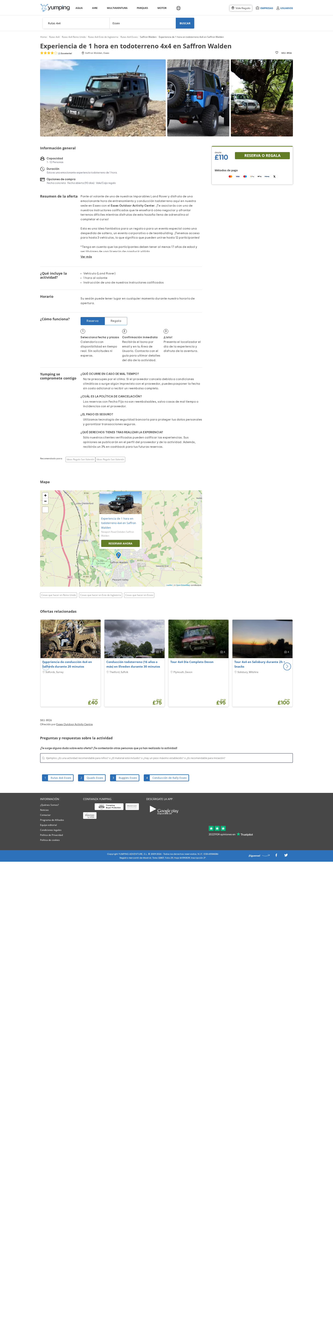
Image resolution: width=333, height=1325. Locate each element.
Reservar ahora (120, 543)
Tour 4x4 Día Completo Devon (192, 662)
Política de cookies (50, 840)
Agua (79, 8)
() (64, 53)
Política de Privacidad (51, 835)
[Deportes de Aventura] (55, 8)
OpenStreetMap (183, 585)
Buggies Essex (128, 778)
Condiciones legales (50, 830)
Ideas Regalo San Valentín (80, 459)
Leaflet (169, 585)
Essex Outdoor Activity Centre (74, 724)
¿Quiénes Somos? (49, 805)
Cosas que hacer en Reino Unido (58, 595)
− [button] (45, 501)
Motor (161, 8)
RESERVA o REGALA (262, 155)
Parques (142, 8)
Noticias (44, 810)
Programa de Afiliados (52, 820)
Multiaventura (116, 8)
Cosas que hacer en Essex (139, 595)
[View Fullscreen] (45, 510)
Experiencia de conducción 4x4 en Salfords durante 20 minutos (67, 664)
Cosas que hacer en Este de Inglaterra (100, 595)
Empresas (266, 8)
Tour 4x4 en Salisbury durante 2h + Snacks (259, 664)
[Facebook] (276, 856)
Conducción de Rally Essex (169, 778)
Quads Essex (95, 778)
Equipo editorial (48, 825)
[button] (287, 666)
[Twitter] (286, 856)
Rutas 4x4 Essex (61, 778)
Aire (95, 8)
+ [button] (45, 495)
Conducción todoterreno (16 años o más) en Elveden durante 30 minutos (133, 664)
